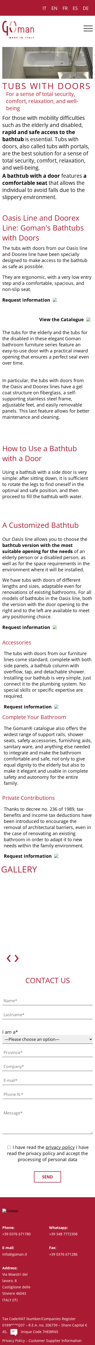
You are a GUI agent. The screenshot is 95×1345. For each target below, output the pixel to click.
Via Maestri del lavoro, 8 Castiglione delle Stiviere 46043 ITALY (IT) (16, 1287)
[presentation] (8, 956)
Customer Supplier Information (55, 1340)
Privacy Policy (13, 1340)
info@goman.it (14, 1254)
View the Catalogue (61, 319)
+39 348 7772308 (63, 1233)
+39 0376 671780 (16, 1233)
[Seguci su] (81, 1211)
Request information (26, 300)
